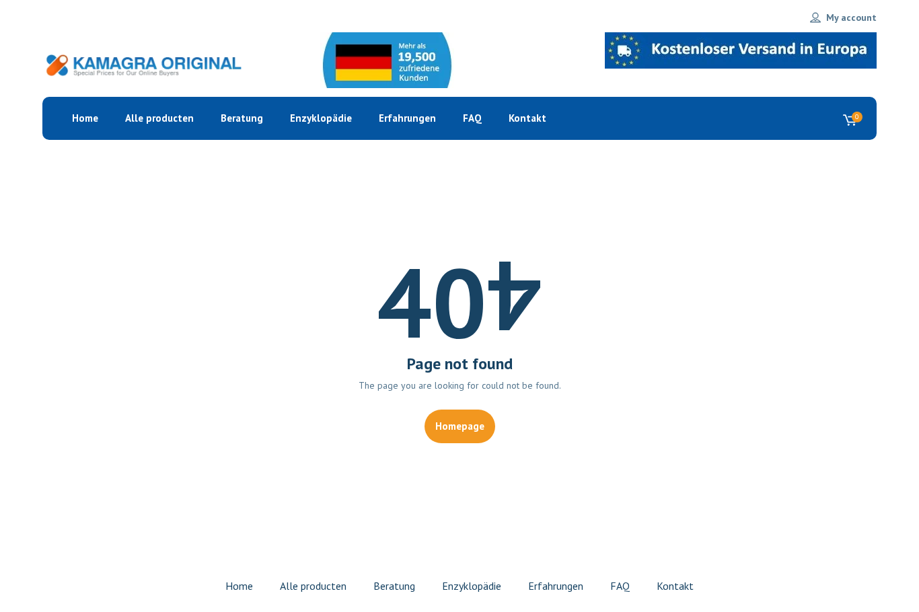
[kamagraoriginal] (143, 64)
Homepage (459, 426)
